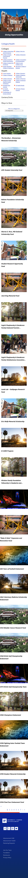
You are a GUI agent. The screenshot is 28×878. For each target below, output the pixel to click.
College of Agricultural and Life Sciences (8, 52)
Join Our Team (7, 850)
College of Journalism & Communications (21, 60)
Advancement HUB (8, 838)
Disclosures (6, 855)
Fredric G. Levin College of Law (19, 63)
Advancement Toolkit (9, 841)
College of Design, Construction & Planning (7, 56)
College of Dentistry (20, 73)
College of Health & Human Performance (8, 60)
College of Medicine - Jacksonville (21, 76)
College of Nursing (7, 78)
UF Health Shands (20, 85)
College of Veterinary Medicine (21, 81)
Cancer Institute (7, 73)
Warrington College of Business (21, 67)
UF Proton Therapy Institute (20, 89)
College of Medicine (7, 75)
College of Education (21, 54)
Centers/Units (7, 97)
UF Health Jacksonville (6, 89)
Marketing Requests (9, 843)
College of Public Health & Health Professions (7, 82)
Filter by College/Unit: (14, 108)
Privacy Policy (7, 857)
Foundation (6, 852)
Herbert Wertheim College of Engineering (8, 67)
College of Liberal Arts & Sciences (8, 63)
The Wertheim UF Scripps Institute (7, 93)
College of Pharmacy (21, 78)
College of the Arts (20, 51)
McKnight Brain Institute (6, 86)
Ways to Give (6, 103)
